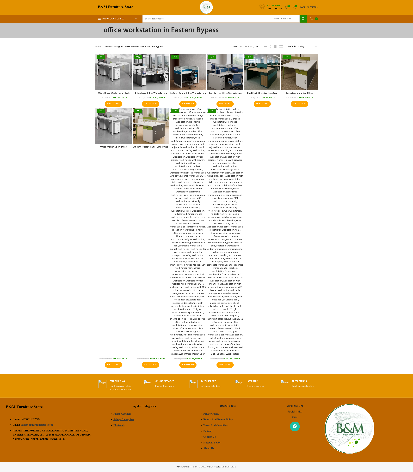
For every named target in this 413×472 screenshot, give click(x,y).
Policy (230, 419)
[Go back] (99, 30)
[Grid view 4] (281, 47)
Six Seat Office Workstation (225, 354)
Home (98, 47)
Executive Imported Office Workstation (299, 94)
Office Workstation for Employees (150, 147)
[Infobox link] (115, 386)
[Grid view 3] (275, 47)
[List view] (265, 47)
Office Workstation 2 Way (113, 147)
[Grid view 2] (270, 47)
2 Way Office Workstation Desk (113, 93)
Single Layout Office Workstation (188, 354)
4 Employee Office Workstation (151, 93)
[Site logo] (116, 7)
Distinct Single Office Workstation (188, 93)
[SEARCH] (303, 19)
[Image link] (25, 407)
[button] (113, 104)
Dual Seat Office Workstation (262, 93)
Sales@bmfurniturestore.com (37, 424)
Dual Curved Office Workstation (225, 93)
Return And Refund (214, 419)
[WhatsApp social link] (295, 426)
